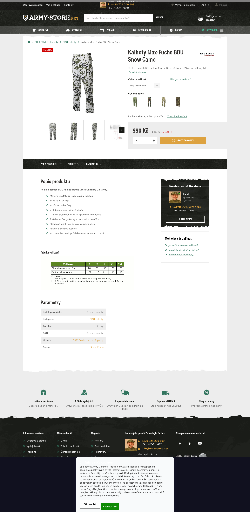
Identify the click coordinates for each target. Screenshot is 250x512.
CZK (204, 5)
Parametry (92, 164)
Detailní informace (138, 72)
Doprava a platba (33, 4)
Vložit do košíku (185, 140)
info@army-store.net (155, 448)
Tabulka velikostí (70, 446)
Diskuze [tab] (72, 164)
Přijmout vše (110, 506)
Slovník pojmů (68, 457)
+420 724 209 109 (187, 207)
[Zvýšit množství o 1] (153, 140)
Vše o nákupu (53, 4)
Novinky (99, 440)
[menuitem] (40, 30)
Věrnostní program (185, 4)
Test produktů (102, 446)
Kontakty (69, 4)
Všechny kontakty (147, 454)
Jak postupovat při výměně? (183, 249)
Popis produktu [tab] (49, 164)
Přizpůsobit (90, 504)
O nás (64, 440)
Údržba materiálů (70, 451)
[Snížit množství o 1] (136, 140)
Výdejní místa (34, 446)
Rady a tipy (101, 457)
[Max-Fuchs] (207, 53)
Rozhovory (100, 451)
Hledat (159, 17)
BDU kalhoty (96, 319)
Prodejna (31, 451)
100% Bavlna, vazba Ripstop (87, 340)
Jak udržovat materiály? (181, 254)
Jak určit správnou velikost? (183, 245)
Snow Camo (96, 347)
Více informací (111, 495)
